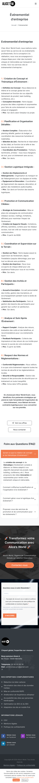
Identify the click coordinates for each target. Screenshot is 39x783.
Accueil (13, 25)
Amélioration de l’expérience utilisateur (19, 695)
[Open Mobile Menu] (36, 4)
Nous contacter (19, 430)
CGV (5, 720)
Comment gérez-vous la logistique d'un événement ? (18, 499)
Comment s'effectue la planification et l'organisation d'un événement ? (18, 488)
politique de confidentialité (25, 777)
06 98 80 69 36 (17, 664)
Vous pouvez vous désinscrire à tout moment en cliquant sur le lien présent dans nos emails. (19, 608)
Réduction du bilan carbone (14, 682)
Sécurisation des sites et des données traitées (18, 686)
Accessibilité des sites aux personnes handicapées (18, 699)
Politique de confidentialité (14, 727)
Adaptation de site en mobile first (17, 707)
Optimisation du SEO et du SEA (16, 704)
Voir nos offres (21, 423)
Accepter (16, 780)
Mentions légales (10, 724)
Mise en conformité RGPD (14, 691)
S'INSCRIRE (10, 616)
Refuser (24, 780)
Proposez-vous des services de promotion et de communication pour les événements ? (17, 511)
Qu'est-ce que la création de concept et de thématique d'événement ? (17, 454)
